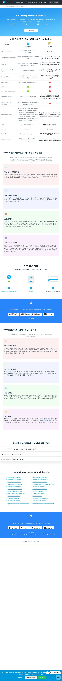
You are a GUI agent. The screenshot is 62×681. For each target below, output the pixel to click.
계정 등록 (31, 291)
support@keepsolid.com (46, 420)
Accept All (42, 677)
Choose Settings (30, 677)
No (38, 541)
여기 (31, 199)
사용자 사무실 (54, 2)
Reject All (19, 677)
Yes (34, 541)
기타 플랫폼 (31, 318)
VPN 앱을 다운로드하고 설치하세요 (9, 291)
